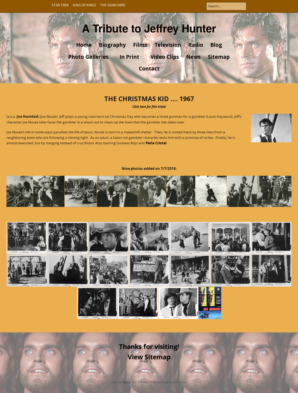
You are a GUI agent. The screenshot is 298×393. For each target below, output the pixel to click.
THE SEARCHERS (112, 5)
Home (84, 44)
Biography (112, 44)
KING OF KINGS (84, 5)
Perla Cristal (156, 143)
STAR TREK (60, 5)
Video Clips (164, 56)
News (193, 56)
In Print (129, 56)
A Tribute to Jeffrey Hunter (149, 28)
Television (167, 44)
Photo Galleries (88, 56)
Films (140, 44)
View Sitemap (149, 356)
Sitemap (219, 56)
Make (126, 382)
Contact (149, 68)
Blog (216, 44)
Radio (195, 44)
